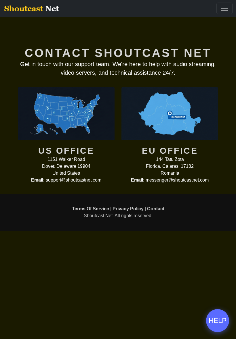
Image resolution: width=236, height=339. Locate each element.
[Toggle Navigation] (224, 8)
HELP (218, 320)
